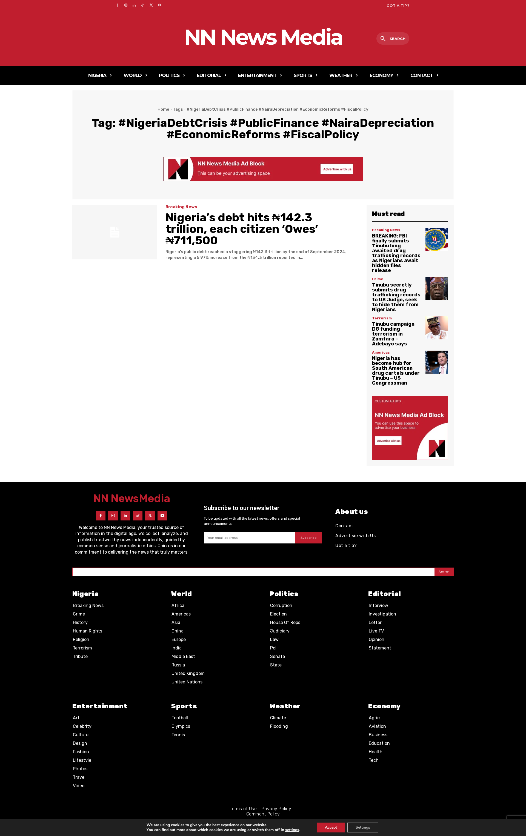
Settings (363, 827)
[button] (392, 38)
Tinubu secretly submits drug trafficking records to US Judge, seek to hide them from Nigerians (396, 297)
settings (292, 830)
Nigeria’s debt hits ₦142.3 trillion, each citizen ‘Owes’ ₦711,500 (241, 229)
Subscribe (308, 538)
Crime (377, 279)
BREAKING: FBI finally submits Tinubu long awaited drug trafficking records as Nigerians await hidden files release (396, 253)
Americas (381, 352)
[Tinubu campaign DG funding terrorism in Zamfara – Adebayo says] (436, 327)
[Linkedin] (134, 5)
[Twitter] (151, 5)
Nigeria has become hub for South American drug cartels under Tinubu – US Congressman (396, 370)
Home (163, 109)
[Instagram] (126, 5)
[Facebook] (117, 5)
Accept (331, 827)
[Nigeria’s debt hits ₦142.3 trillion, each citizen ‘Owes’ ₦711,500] (114, 232)
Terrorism (382, 318)
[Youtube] (159, 5)
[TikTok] (142, 5)
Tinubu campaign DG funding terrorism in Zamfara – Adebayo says (393, 334)
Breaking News (181, 207)
